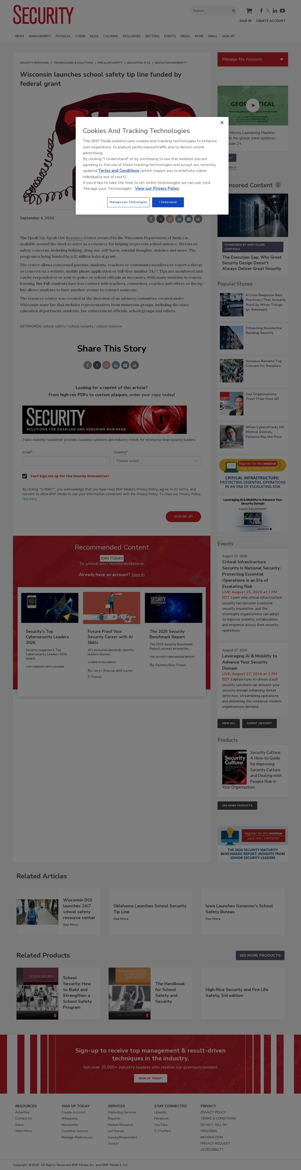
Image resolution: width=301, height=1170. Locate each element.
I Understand (168, 202)
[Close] (222, 122)
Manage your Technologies (128, 202)
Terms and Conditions (118, 170)
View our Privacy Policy (157, 188)
